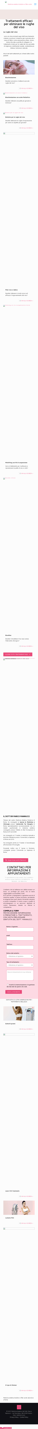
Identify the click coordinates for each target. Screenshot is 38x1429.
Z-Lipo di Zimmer (11, 1385)
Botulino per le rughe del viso (15, 117)
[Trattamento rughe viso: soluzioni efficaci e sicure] (19, 4)
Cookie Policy (24, 1417)
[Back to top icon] (19, 1407)
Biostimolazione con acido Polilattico (17, 97)
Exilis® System (10, 1023)
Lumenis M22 (9, 1218)
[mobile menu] (35, 4)
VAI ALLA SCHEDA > (27, 88)
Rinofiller (8, 635)
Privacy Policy (14, 1417)
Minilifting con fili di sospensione (16, 462)
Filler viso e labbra (11, 290)
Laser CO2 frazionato (12, 1191)
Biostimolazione (10, 77)
